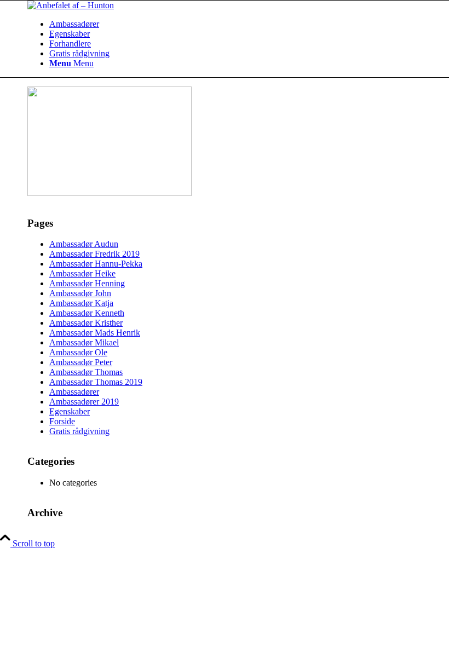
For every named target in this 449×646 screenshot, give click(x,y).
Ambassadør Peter (80, 362)
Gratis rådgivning (79, 431)
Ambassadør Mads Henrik (94, 332)
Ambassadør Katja (81, 303)
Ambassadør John (80, 293)
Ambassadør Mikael (84, 342)
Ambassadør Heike (82, 273)
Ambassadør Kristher (86, 322)
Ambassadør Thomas (86, 372)
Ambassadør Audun (83, 244)
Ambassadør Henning (87, 283)
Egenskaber (69, 411)
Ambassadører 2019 (84, 401)
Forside (62, 421)
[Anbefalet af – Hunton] (70, 5)
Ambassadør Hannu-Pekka (95, 263)
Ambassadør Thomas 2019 (95, 382)
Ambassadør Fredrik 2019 (94, 253)
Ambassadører (74, 391)
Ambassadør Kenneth (86, 313)
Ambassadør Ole (78, 352)
